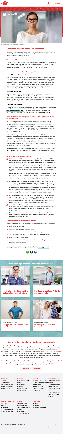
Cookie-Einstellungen (7, 409)
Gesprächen (17, 237)
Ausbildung (20, 378)
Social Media (36, 401)
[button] (27, 252)
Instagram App (57, 352)
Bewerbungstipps (48, 363)
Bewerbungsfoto (5, 388)
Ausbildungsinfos (34, 363)
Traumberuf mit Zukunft (39, 380)
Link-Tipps (4, 403)
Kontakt (3, 405)
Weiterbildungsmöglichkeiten (41, 382)
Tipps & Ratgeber (34, 8)
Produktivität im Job (54, 392)
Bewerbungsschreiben (7, 386)
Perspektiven (36, 378)
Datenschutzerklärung (7, 411)
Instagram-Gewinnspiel (39, 407)
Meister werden (37, 384)
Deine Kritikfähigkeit (41, 240)
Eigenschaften (18, 183)
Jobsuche (3, 380)
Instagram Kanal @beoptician (45, 348)
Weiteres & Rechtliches (7, 401)
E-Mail (46, 352)
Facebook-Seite (43, 365)
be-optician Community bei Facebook (22, 361)
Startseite (26, 8)
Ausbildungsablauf (22, 388)
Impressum (4, 407)
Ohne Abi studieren (38, 386)
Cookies (59, 425)
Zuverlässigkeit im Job (54, 384)
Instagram (36, 368)
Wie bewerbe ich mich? (7, 384)
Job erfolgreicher (43, 247)
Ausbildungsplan (21, 390)
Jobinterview (5, 382)
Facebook (26, 368)
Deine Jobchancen (44, 112)
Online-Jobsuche (11, 150)
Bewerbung (4, 378)
